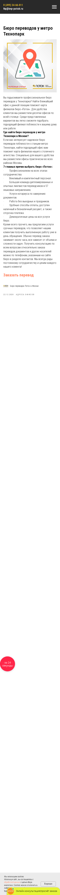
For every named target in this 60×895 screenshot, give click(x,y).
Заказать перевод (18, 275)
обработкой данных (12, 882)
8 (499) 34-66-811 (13, 5)
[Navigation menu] (54, 7)
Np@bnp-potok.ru (13, 8)
